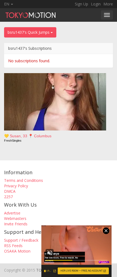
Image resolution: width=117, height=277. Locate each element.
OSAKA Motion (17, 251)
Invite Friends (15, 223)
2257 (8, 196)
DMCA (10, 191)
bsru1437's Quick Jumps (29, 32)
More (108, 4)
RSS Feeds (13, 245)
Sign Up (81, 4)
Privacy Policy (16, 185)
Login (96, 4)
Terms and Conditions (23, 180)
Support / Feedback (21, 240)
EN (7, 4)
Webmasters (15, 218)
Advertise (12, 213)
